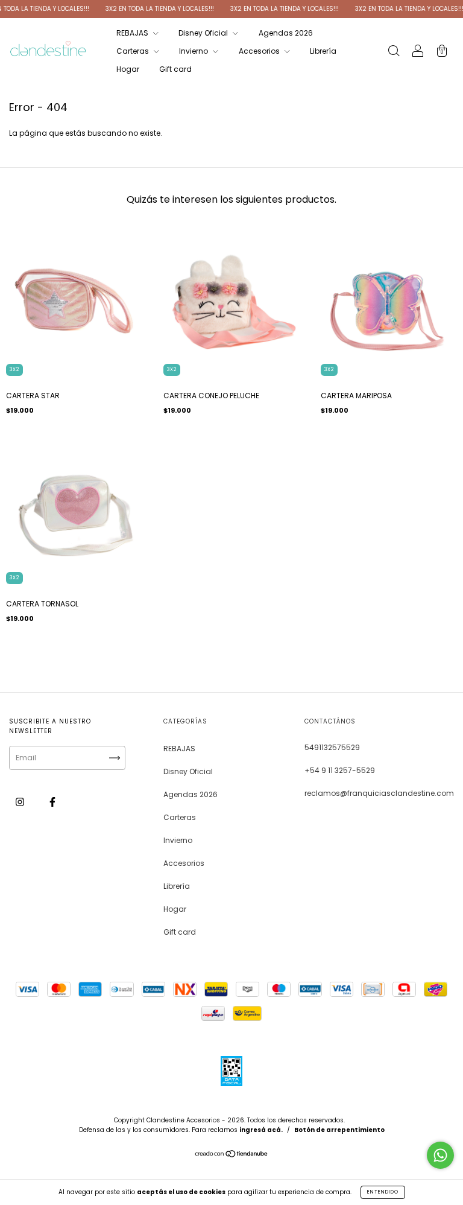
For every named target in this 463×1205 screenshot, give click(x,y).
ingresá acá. (261, 1129)
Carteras (133, 51)
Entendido (382, 1192)
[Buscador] (394, 52)
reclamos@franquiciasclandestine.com (379, 793)
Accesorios (260, 51)
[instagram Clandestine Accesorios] (21, 801)
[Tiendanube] (231, 1155)
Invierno (194, 51)
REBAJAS (133, 33)
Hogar (127, 69)
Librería (323, 51)
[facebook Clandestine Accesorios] (52, 801)
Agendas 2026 (286, 33)
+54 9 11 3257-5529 (339, 770)
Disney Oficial (204, 33)
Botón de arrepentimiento (339, 1129)
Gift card (175, 69)
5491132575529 (332, 747)
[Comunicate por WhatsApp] (440, 1155)
